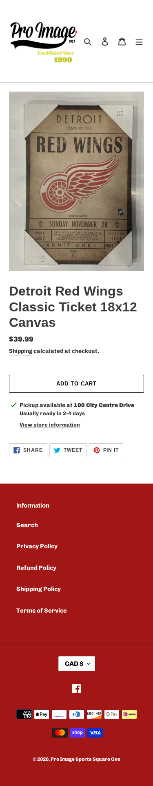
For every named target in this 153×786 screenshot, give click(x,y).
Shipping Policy (38, 589)
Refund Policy (36, 567)
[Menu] (139, 41)
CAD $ (74, 664)
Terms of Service (41, 610)
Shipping (20, 351)
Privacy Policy (37, 546)
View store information (50, 425)
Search (27, 525)
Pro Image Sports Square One (85, 759)
